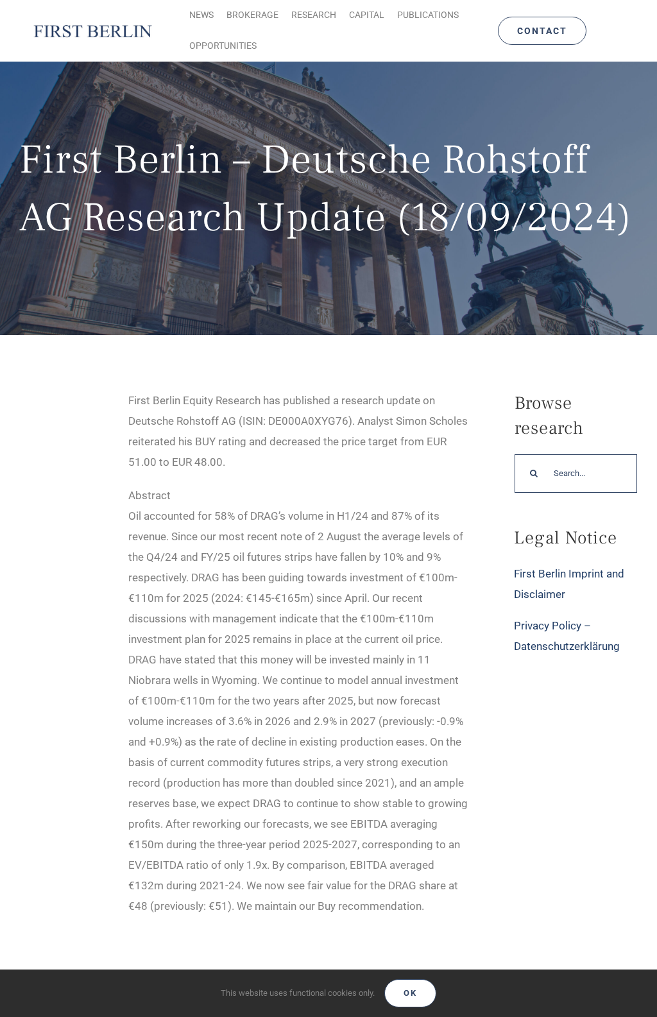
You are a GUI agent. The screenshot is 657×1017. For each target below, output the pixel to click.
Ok (410, 993)
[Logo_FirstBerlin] (92, 25)
